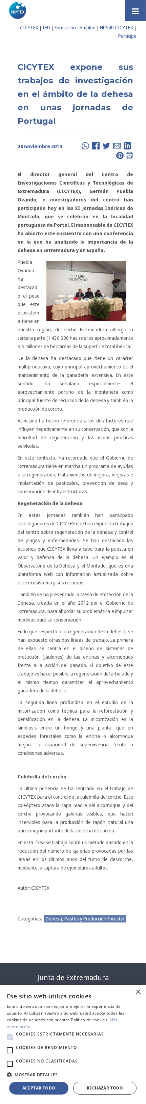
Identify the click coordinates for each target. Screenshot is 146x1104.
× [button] (138, 992)
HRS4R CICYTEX (116, 27)
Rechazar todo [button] (105, 1088)
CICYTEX (29, 27)
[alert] (73, 1043)
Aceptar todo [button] (39, 1088)
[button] (10, 1037)
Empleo (88, 27)
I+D (46, 27)
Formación (65, 27)
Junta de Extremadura (73, 977)
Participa (127, 36)
